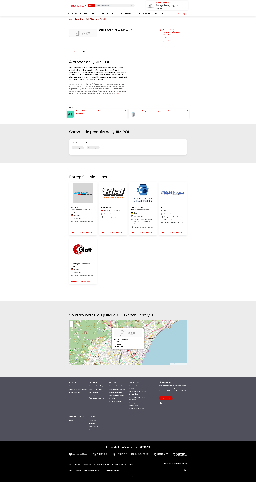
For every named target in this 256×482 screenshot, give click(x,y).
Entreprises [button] (85, 14)
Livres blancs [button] (125, 14)
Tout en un (92, 430)
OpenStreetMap (182, 364)
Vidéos (71, 420)
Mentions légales (75, 470)
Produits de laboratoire (117, 389)
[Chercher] (132, 6)
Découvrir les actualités (77, 386)
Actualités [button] (72, 14)
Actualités (92, 420)
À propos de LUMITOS (101, 464)
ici (118, 93)
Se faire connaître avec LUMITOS (80, 464)
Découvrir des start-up (96, 389)
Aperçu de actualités (76, 392)
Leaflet (174, 364)
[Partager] (178, 14)
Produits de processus (116, 392)
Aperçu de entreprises (96, 398)
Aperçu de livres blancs (137, 408)
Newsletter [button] (158, 14)
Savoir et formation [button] (142, 14)
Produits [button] (96, 14)
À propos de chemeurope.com (122, 464)
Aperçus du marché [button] (110, 14)
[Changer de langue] (184, 14)
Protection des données (111, 470)
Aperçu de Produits (115, 401)
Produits (81, 51)
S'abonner (166, 398)
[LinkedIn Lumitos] (185, 470)
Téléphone (166, 38)
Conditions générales (91, 470)
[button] (128, 351)
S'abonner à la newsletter (78, 389)
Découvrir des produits (116, 386)
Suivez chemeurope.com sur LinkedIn (171, 403)
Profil (72, 51)
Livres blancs (93, 427)
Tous (90, 5)
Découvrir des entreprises (97, 386)
